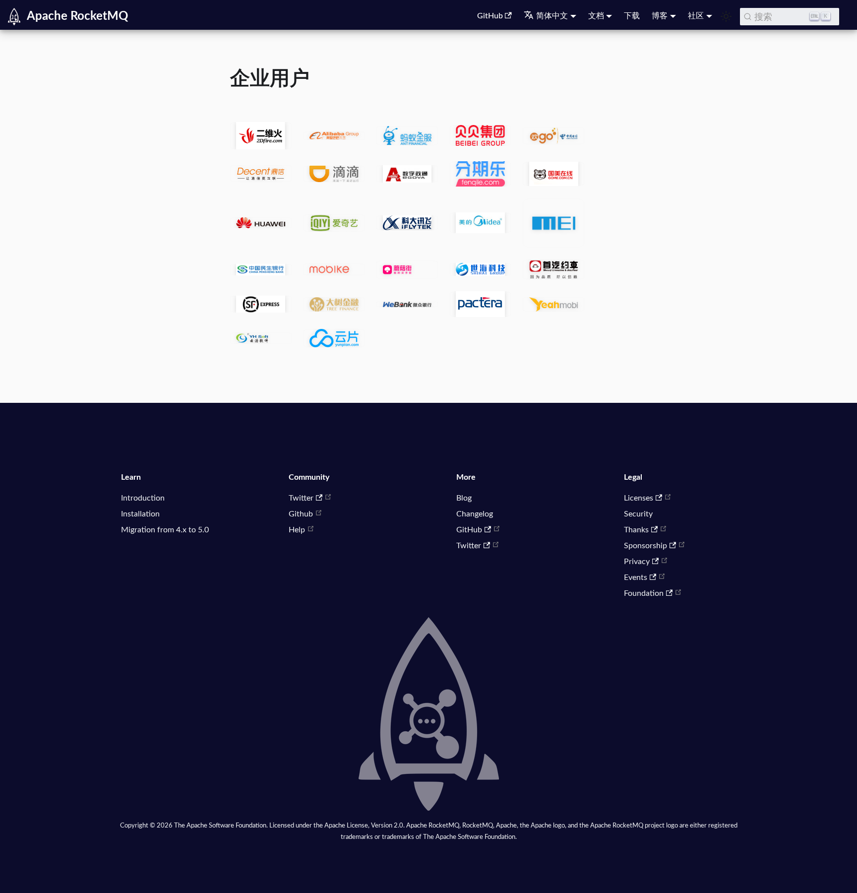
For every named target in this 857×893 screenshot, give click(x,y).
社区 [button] (696, 16)
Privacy (637, 562)
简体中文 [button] (552, 16)
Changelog (474, 514)
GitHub (490, 16)
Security (638, 514)
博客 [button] (660, 16)
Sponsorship (645, 546)
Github (301, 514)
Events (635, 577)
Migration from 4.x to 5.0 (165, 530)
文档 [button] (596, 16)
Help (297, 530)
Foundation (644, 593)
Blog (464, 498)
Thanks (636, 530)
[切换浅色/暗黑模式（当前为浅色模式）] (726, 16)
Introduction (143, 498)
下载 (632, 16)
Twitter (301, 498)
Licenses (638, 498)
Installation (140, 514)
